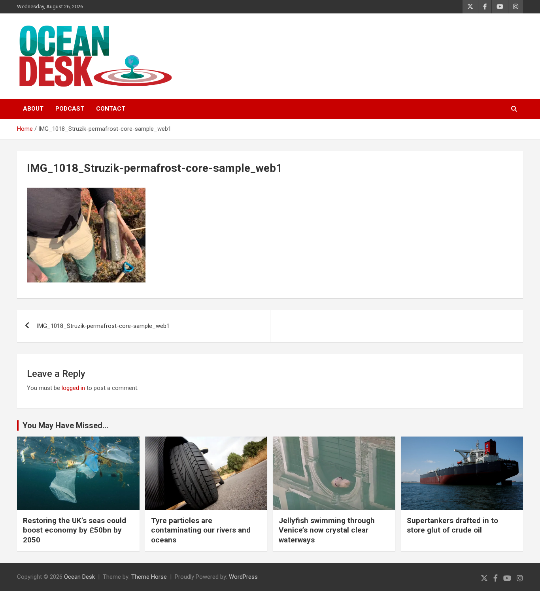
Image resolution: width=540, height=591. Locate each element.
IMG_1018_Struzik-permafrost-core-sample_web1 (103, 325)
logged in (73, 387)
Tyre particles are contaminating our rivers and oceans (201, 530)
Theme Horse (149, 576)
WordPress (243, 576)
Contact (110, 108)
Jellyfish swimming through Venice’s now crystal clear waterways (327, 530)
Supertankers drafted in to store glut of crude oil (452, 525)
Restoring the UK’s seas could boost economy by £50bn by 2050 (74, 530)
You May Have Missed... (65, 425)
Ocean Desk (79, 576)
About (33, 108)
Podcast (69, 108)
